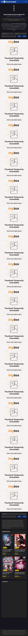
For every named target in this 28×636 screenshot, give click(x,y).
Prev (20, 36)
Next (24, 36)
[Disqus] (14, 600)
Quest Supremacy (18, 16)
